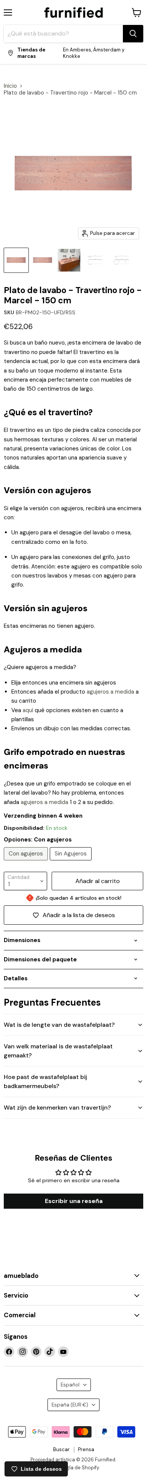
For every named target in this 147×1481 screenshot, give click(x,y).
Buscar (61, 1449)
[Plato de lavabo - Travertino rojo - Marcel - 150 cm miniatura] (69, 260)
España (70, 1405)
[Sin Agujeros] (71, 862)
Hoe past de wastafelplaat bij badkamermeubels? (45, 1081)
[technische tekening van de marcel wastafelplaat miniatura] (95, 260)
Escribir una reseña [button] (74, 1201)
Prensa (86, 1449)
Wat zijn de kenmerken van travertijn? (57, 1108)
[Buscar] (133, 33)
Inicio (10, 86)
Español (70, 1385)
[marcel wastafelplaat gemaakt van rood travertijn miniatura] (16, 260)
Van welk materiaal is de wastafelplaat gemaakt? (58, 1050)
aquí (28, 710)
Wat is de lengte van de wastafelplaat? (59, 1025)
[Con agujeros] (27, 862)
